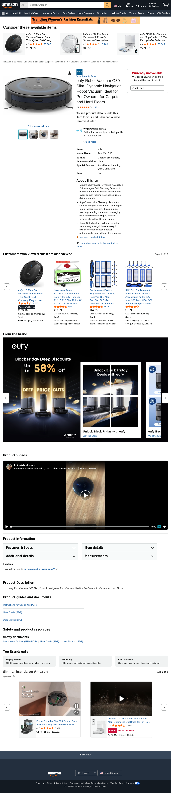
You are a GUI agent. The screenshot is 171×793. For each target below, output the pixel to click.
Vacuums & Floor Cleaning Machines (72, 62)
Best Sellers (69, 13)
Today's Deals (136, 13)
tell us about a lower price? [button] (39, 569)
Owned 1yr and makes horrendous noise (55, 468)
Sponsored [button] (7, 676)
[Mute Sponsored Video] (76, 712)
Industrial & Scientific (12, 62)
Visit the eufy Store (86, 76)
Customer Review (23, 468)
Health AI (16, 13)
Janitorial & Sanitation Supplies (38, 62)
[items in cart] (165, 5)
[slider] (79, 526)
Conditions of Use (44, 783)
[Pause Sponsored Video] (76, 706)
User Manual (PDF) (13, 620)
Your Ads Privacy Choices (122, 783)
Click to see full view (38, 126)
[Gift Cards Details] (169, 13)
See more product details (92, 237)
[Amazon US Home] (54, 774)
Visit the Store (90, 435)
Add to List (138, 88)
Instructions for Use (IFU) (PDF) (20, 604)
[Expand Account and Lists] (145, 6)
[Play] (6, 526)
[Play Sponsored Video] (121, 698)
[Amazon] (9, 5)
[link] (40, 48)
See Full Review (88, 468)
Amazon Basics (51, 13)
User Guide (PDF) (12, 612)
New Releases (86, 13)
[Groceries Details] (109, 13)
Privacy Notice (60, 783)
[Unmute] (164, 526)
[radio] (23, 134)
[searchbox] (66, 5)
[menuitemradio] (159, 526)
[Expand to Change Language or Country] (122, 6)
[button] (5, 13)
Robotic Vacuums (110, 62)
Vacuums (95, 62)
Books (150, 13)
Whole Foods (119, 13)
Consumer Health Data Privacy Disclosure (89, 783)
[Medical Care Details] (40, 13)
